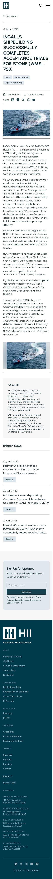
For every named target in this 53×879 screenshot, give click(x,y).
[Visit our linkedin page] (12, 99)
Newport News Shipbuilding (16, 691)
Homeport (8, 776)
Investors (7, 764)
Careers (7, 759)
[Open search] (41, 5)
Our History (8, 661)
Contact (7, 769)
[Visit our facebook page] (17, 99)
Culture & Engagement (14, 666)
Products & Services (12, 736)
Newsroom (8, 713)
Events (6, 718)
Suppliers (7, 755)
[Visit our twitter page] (23, 99)
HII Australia (8, 701)
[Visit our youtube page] (33, 99)
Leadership (8, 675)
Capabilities (8, 732)
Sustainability (9, 670)
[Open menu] (47, 5)
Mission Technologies (13, 696)
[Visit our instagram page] (28, 99)
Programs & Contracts (13, 741)
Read (8, 479)
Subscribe (26, 592)
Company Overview (12, 656)
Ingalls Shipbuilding (12, 687)
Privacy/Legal (9, 782)
